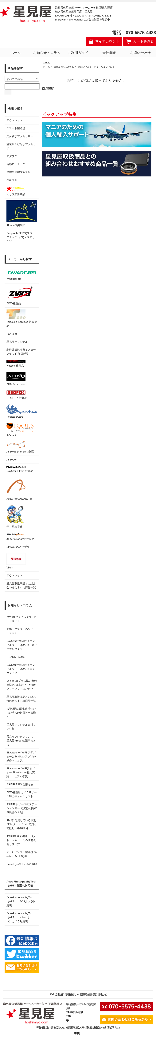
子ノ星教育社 (14, 526)
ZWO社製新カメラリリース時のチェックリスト (21, 794)
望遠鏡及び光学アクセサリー (21, 146)
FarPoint (11, 333)
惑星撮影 (11, 180)
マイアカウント (107, 41)
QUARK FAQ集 (15, 656)
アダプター (13, 156)
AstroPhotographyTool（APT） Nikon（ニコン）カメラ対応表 (20, 917)
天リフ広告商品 (15, 194)
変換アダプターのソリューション (21, 630)
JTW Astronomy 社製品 (20, 538)
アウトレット (14, 120)
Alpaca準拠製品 (15, 225)
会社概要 (109, 53)
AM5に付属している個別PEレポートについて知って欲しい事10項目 (21, 824)
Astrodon (11, 459)
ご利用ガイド (78, 53)
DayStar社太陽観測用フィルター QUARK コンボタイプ (20, 668)
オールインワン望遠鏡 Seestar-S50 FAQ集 (21, 854)
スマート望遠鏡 (15, 128)
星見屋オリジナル (17, 341)
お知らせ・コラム (46, 53)
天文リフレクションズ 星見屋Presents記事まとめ (21, 740)
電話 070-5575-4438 (134, 32)
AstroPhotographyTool (19, 498)
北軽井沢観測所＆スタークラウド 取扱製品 (21, 351)
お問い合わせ (140, 53)
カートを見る (143, 41)
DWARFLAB (13, 279)
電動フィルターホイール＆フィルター (97, 67)
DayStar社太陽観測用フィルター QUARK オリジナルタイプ (21, 644)
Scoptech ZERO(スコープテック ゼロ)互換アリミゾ (20, 237)
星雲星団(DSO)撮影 (18, 172)
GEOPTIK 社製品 (16, 397)
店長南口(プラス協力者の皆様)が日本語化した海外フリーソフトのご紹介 (21, 684)
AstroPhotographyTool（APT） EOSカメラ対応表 (21, 901)
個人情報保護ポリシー (71, 994)
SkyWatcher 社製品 (17, 546)
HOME (51, 994)
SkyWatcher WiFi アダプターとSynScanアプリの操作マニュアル (21, 756)
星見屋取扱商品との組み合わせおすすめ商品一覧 (21, 698)
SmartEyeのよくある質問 (21, 864)
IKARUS (11, 434)
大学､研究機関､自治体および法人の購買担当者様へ (21, 712)
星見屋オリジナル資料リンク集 (21, 726)
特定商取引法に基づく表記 (88, 994)
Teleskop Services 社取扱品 (21, 323)
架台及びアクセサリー (19, 136)
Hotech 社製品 (15, 365)
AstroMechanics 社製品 (20, 451)
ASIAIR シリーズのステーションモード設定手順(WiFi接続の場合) (21, 808)
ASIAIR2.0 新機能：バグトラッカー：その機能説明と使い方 (21, 840)
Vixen (9, 567)
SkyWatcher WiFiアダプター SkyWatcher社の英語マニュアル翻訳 (20, 772)
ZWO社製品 (13, 303)
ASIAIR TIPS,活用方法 (19, 784)
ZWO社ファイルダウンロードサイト (21, 619)
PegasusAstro (14, 416)
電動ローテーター (17, 164)
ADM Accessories (16, 384)
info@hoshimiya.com (67, 1020)
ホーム (15, 53)
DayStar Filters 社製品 (19, 470)
